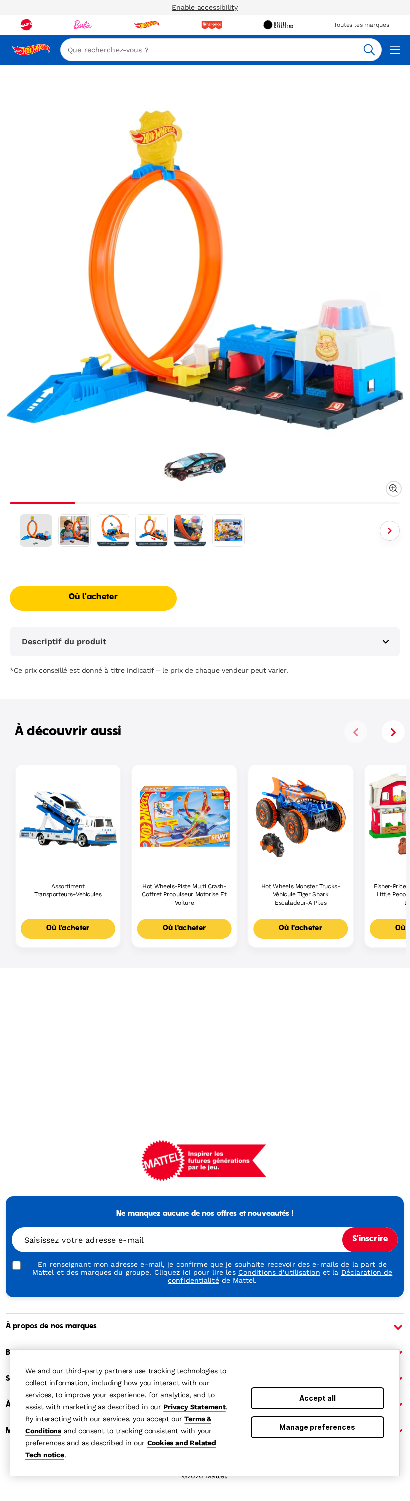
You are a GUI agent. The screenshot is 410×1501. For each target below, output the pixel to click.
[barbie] (83, 25)
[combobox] (221, 49)
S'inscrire (370, 1239)
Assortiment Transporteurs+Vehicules (68, 890)
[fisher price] (212, 25)
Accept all (318, 1398)
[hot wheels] (146, 25)
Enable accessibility (205, 7)
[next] (393, 731)
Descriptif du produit (64, 641)
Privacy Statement (195, 1407)
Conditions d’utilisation (279, 1272)
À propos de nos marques (51, 1326)
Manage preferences (318, 1427)
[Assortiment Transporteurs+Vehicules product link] (68, 817)
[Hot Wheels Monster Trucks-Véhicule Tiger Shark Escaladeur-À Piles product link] (300, 817)
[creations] (278, 25)
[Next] (390, 531)
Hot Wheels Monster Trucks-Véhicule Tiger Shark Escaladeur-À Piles (301, 895)
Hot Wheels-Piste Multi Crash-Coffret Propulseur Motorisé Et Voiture (184, 895)
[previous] (356, 731)
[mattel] (26, 25)
